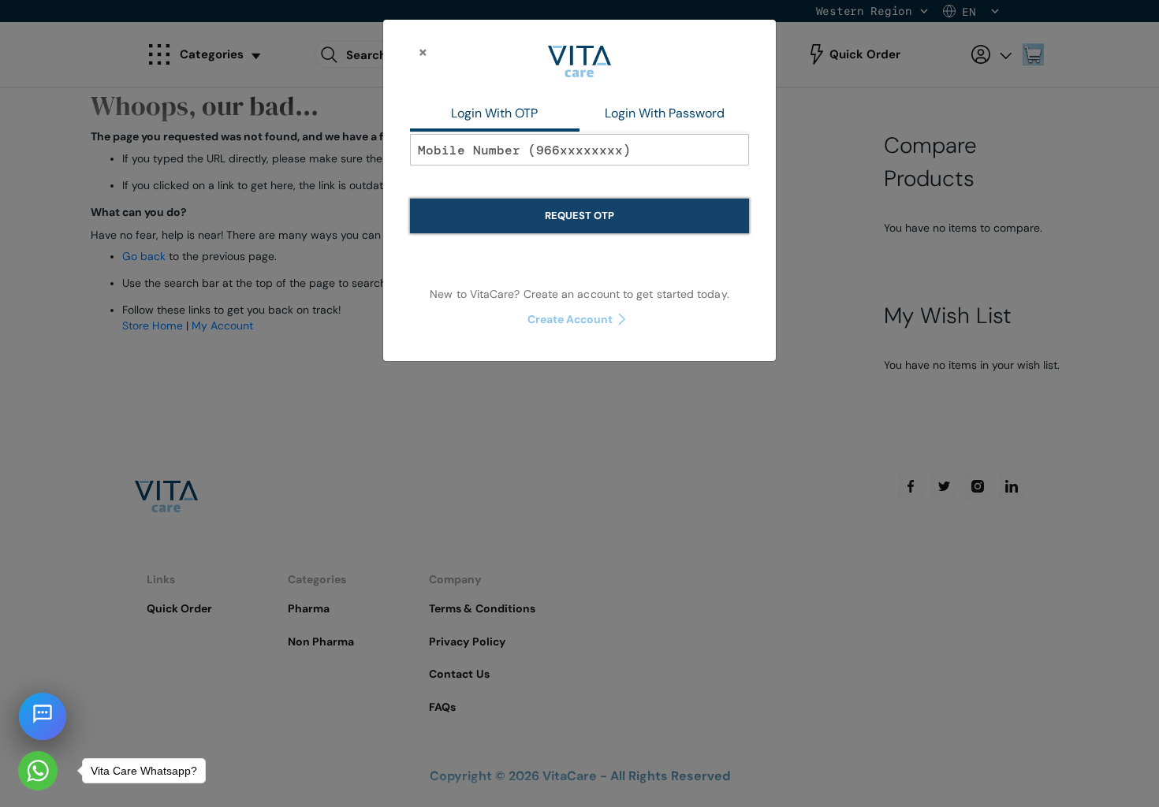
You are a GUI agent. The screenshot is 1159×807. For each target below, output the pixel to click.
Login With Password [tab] (665, 113)
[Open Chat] (42, 716)
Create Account (570, 319)
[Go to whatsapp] (38, 770)
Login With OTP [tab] (494, 113)
